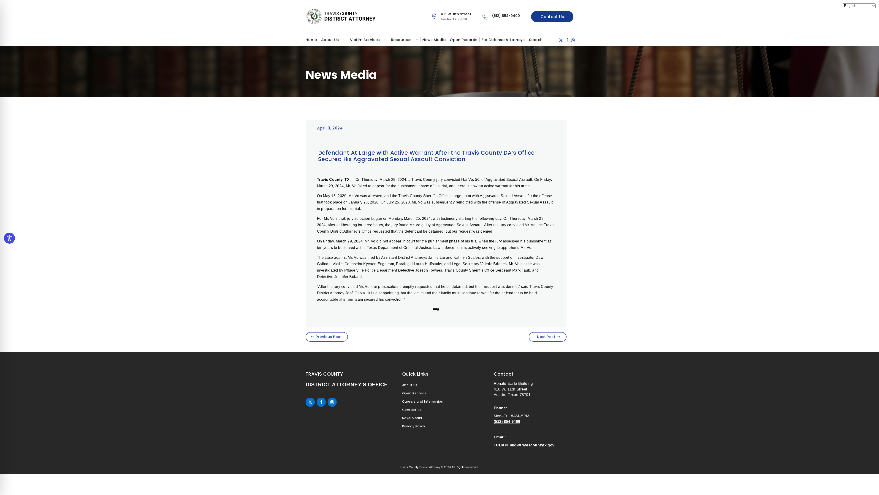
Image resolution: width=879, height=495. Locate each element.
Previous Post (329, 336)
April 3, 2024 (330, 128)
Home (311, 39)
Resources (401, 39)
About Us (330, 39)
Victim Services (365, 39)
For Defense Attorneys (503, 39)
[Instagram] (573, 40)
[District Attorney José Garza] (353, 16)
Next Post (546, 336)
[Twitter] (561, 40)
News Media (434, 39)
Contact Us (552, 16)
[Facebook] (567, 40)
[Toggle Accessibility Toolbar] (9, 238)
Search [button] (536, 39)
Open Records (463, 39)
